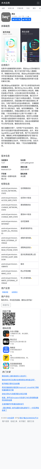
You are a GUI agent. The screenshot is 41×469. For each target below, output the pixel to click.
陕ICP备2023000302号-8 (29, 418)
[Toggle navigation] (38, 3)
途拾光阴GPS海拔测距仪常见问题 (14, 394)
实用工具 (11, 8)
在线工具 (14, 421)
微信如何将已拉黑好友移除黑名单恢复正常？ (19, 380)
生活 (27, 8)
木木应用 (5, 2)
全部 (3, 8)
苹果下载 (27, 19)
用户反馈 (5, 421)
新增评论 (6, 305)
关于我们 (22, 421)
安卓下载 (17, 19)
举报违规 (5, 292)
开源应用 (20, 8)
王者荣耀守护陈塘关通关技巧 (13, 404)
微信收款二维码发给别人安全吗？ (14, 376)
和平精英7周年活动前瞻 (11, 383)
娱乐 (34, 8)
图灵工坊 (30, 421)
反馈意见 (15, 292)
